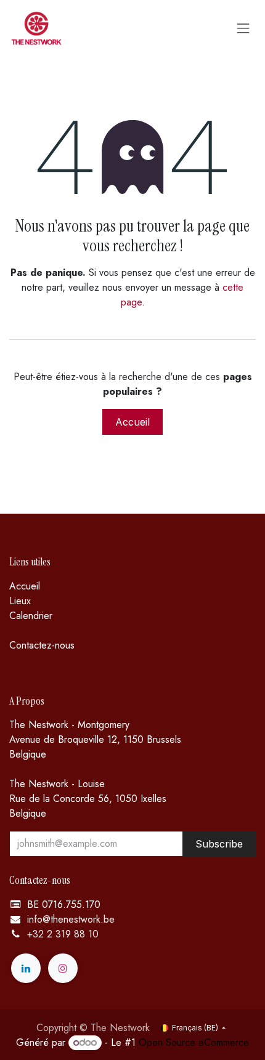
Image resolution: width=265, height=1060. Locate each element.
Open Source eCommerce (194, 1042)
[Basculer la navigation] (243, 28)
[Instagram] (63, 968)
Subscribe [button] (219, 844)
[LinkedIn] (26, 968)
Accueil (132, 422)
